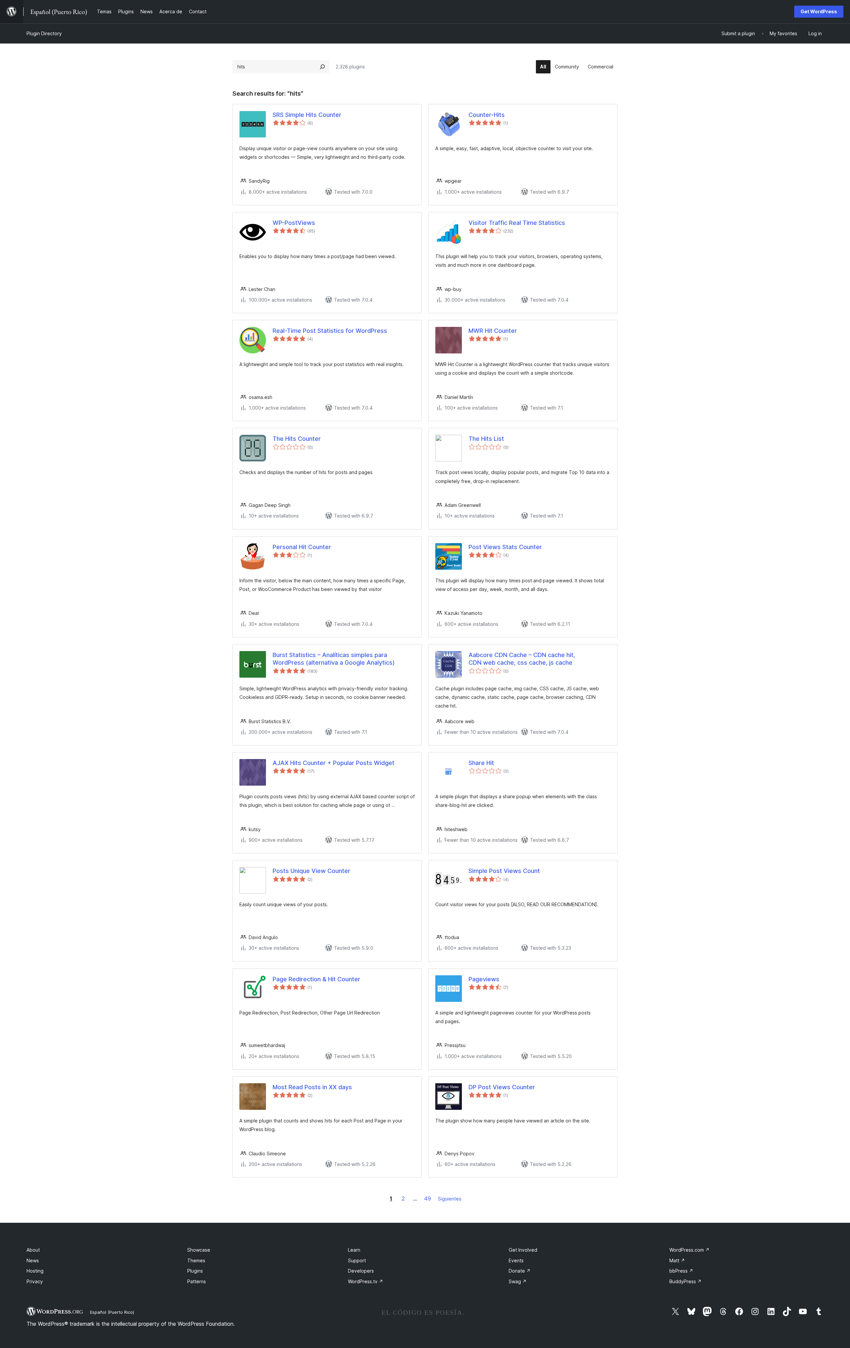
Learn (354, 1250)
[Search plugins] (322, 66)
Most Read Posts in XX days (312, 1087)
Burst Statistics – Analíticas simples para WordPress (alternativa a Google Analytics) (334, 658)
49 (427, 1198)
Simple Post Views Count (504, 870)
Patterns (196, 1281)
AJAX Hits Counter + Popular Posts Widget (333, 762)
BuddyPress (685, 1281)
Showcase (198, 1250)
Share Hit (481, 762)
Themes (196, 1260)
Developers (361, 1271)
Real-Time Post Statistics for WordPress (330, 330)
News (33, 1260)
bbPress (681, 1271)
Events (516, 1260)
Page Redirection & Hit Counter (316, 979)
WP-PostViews (294, 222)
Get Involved (523, 1250)
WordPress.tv (365, 1281)
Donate (520, 1271)
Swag (518, 1281)
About (33, 1250)
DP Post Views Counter (501, 1087)
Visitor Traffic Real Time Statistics (516, 222)
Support (357, 1260)
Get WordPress (819, 11)
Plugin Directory (44, 33)
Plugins (195, 1271)
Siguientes (450, 1199)
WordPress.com (689, 1250)
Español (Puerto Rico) (112, 1312)
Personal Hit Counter (302, 546)
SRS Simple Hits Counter (307, 114)
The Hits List (486, 438)
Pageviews (483, 979)
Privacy (35, 1281)
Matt (677, 1260)
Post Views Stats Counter (505, 546)
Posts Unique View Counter (311, 870)
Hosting (35, 1271)
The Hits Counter (297, 438)
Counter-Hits (486, 114)
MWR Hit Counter (492, 330)
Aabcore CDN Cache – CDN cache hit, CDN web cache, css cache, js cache (521, 658)
